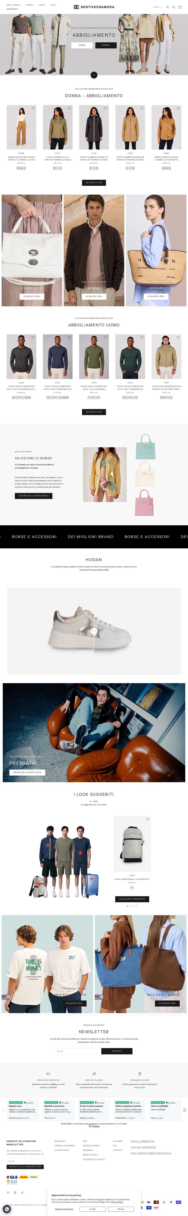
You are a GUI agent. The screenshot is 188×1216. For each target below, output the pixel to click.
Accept (92, 1209)
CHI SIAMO (118, 1141)
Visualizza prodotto (132, 899)
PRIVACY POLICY (90, 1155)
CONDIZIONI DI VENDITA (94, 1159)
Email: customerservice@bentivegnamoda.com (151, 1153)
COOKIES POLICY (62, 1150)
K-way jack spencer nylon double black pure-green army (166, 388)
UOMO (42, 5)
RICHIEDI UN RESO (91, 1145)
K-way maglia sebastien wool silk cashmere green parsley (94, 388)
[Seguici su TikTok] (22, 1192)
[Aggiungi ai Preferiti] (33, 108)
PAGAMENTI (60, 1141)
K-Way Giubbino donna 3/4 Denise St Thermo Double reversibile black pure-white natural (94, 158)
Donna (106, 45)
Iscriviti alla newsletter (25, 1167)
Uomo (82, 45)
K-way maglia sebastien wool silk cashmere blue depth (58, 388)
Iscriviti (117, 1051)
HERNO (21, 153)
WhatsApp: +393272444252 (143, 1147)
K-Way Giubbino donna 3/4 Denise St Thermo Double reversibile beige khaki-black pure (130, 158)
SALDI (53, 5)
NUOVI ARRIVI (13, 5)
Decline (121, 1209)
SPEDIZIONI (88, 1150)
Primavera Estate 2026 (27, 772)
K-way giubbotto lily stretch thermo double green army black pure (58, 158)
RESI (85, 1141)
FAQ (115, 1145)
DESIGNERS (12, 9)
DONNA (29, 5)
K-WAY (57, 153)
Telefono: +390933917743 (142, 1141)
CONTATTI (117, 1150)
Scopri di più (94, 182)
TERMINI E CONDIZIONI (65, 1145)
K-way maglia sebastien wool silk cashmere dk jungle (130, 388)
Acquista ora (32, 296)
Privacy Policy (117, 1202)
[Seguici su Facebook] (8, 1192)
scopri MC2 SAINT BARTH (33, 496)
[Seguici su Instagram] (15, 1192)
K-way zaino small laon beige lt (132, 879)
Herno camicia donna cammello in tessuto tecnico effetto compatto (166, 158)
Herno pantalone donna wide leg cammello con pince (21, 158)
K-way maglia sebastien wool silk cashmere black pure (21, 388)
